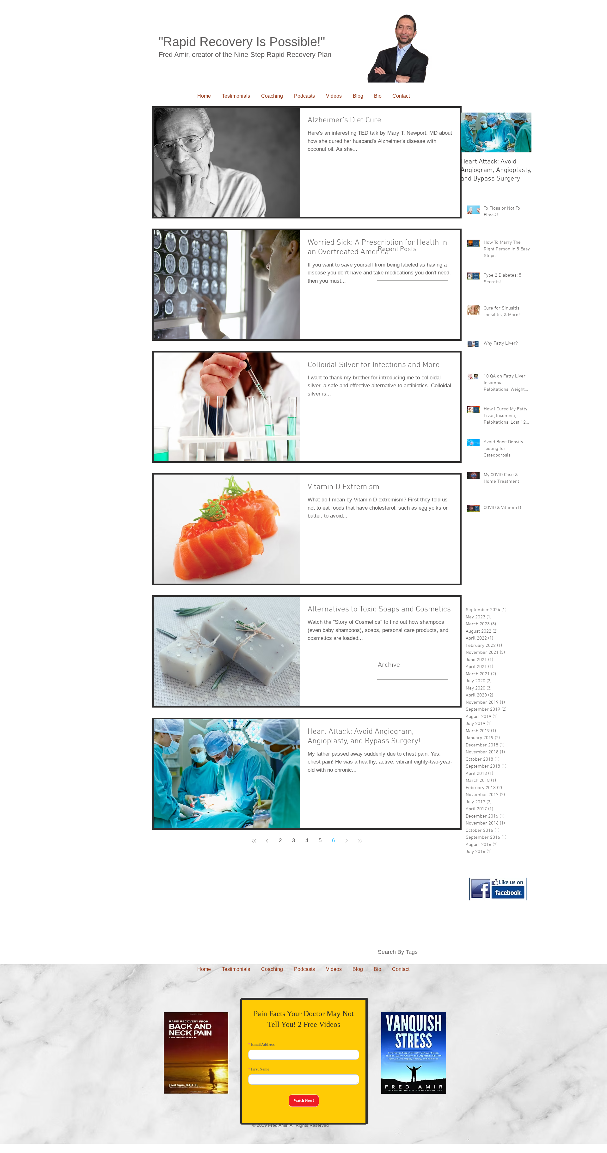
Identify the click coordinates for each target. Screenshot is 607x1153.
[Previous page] (267, 840)
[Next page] (347, 840)
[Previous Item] (471, 133)
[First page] (254, 840)
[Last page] (360, 840)
